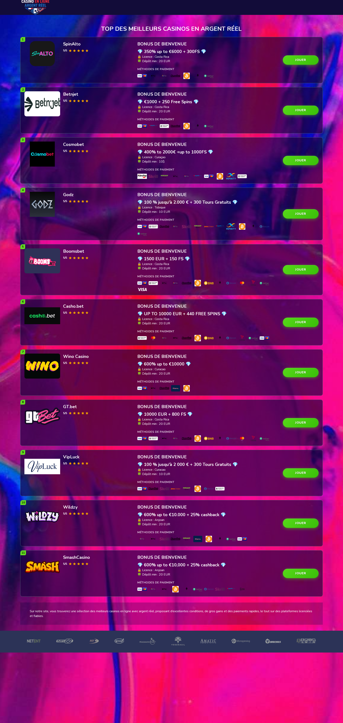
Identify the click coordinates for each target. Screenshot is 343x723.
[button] (301, 60)
